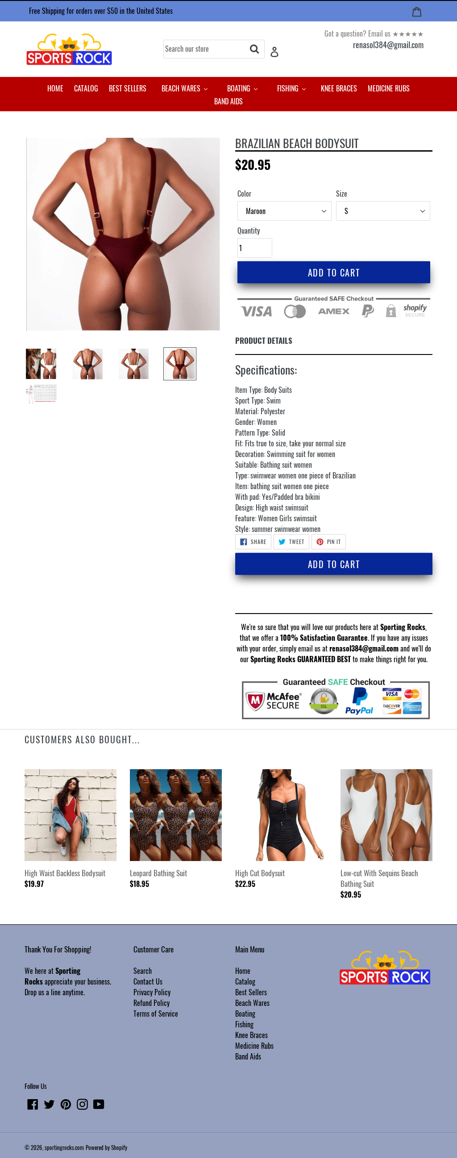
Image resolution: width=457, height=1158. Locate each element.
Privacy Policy (151, 992)
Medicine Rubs (254, 1045)
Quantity (248, 230)
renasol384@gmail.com (388, 44)
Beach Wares (252, 1002)
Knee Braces (251, 1035)
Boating (245, 1013)
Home (242, 970)
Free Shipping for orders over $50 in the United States (101, 10)
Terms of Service (155, 1013)
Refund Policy (151, 1002)
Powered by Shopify (106, 1147)
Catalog (245, 981)
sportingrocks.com (64, 1147)
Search (142, 970)
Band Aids (248, 1056)
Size (341, 193)
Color (244, 193)
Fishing (244, 1024)
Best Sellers (251, 992)
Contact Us (147, 981)
